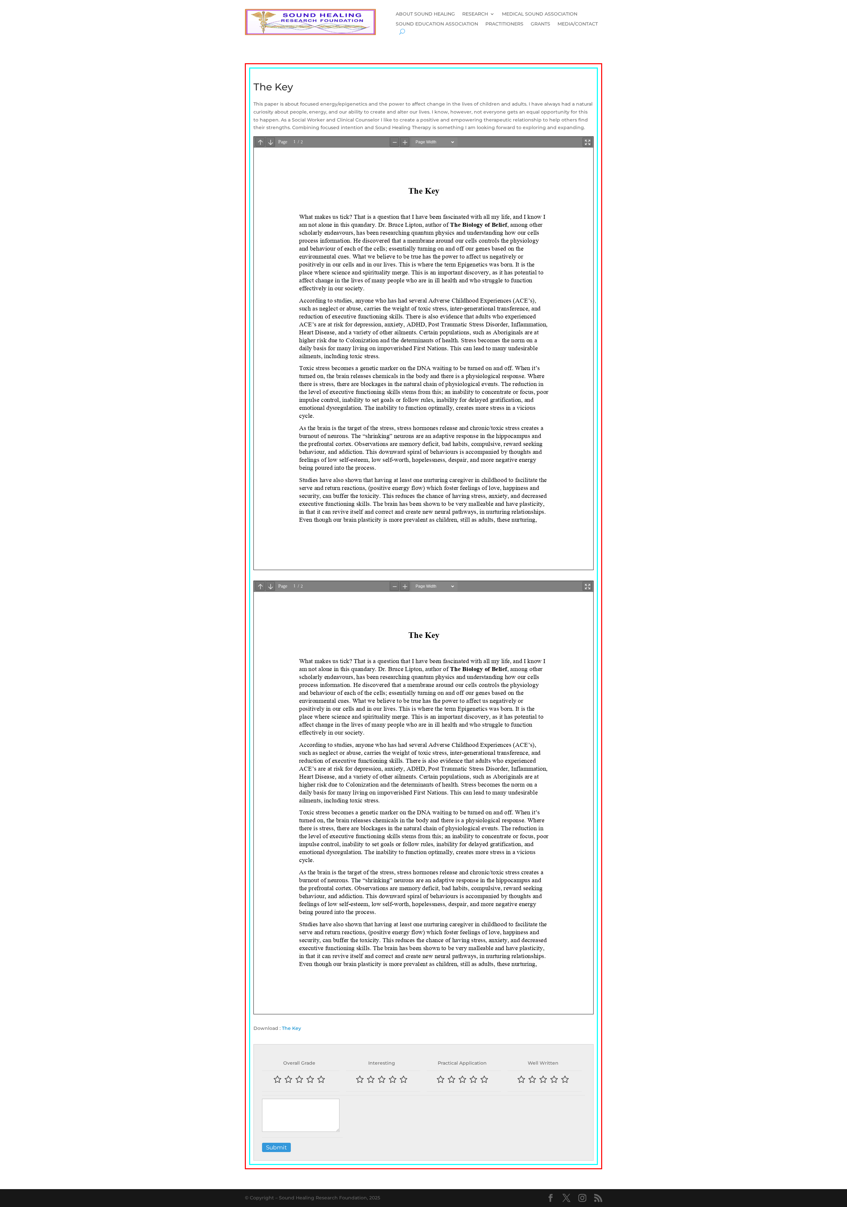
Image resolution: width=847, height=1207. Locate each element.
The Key (291, 1028)
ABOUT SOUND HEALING (425, 14)
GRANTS (540, 24)
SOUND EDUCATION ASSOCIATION (437, 24)
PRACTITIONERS (504, 24)
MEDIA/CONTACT (577, 24)
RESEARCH (475, 14)
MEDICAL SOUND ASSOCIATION (539, 14)
